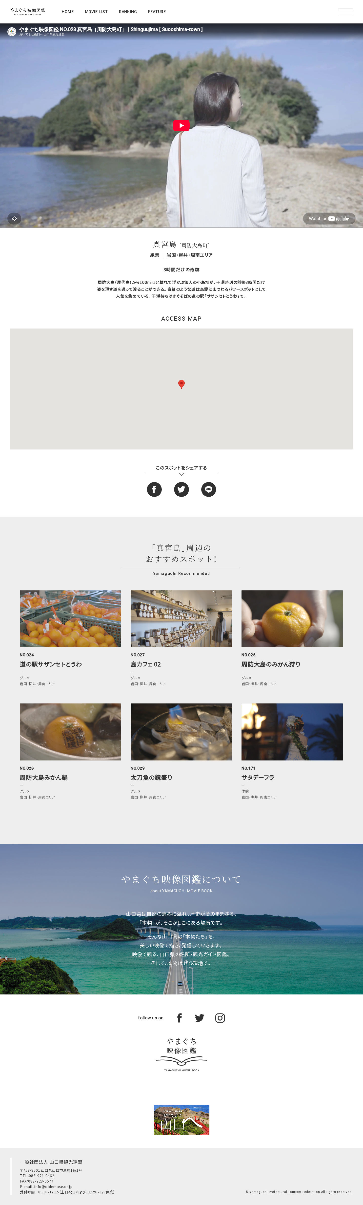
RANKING (128, 11)
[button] (181, 384)
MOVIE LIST (96, 11)
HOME (68, 11)
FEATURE (157, 11)
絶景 (155, 255)
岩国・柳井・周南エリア (190, 255)
